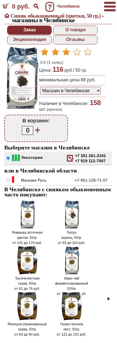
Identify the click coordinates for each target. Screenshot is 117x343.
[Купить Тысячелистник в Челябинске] (27, 273)
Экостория (32, 157)
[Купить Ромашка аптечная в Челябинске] (27, 227)
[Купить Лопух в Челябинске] (71, 227)
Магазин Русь (33, 180)
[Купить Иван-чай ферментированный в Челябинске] (71, 273)
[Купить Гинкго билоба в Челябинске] (72, 319)
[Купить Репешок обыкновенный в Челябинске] (27, 319)
